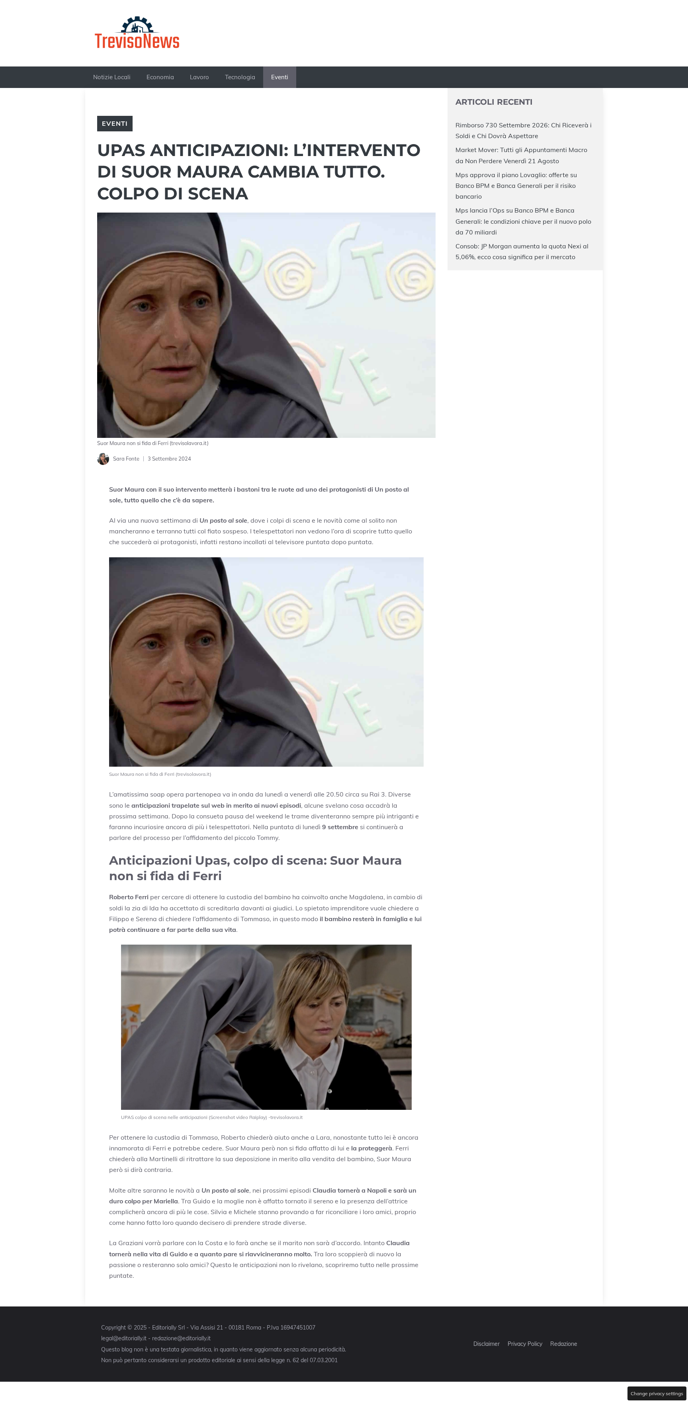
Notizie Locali (112, 77)
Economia (160, 77)
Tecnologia (240, 77)
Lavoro (199, 77)
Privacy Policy (525, 1343)
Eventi (279, 77)
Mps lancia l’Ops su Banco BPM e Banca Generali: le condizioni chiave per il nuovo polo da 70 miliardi (523, 221)
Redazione (563, 1343)
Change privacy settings (657, 1393)
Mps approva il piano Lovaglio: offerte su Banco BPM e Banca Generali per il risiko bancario (516, 185)
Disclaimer (486, 1343)
